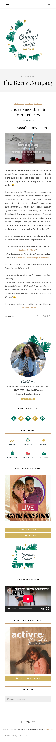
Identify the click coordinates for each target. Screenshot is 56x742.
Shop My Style (28, 530)
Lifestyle (44, 458)
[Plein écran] (47, 608)
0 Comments (10, 316)
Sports (38, 103)
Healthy (19, 103)
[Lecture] (8, 608)
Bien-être (12, 458)
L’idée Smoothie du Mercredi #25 (28, 111)
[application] (28, 599)
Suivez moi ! (48, 729)
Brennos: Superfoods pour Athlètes (33, 257)
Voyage (44, 445)
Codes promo (28, 535)
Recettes (28, 458)
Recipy (29, 103)
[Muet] (42, 608)
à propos (28, 399)
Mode (12, 445)
